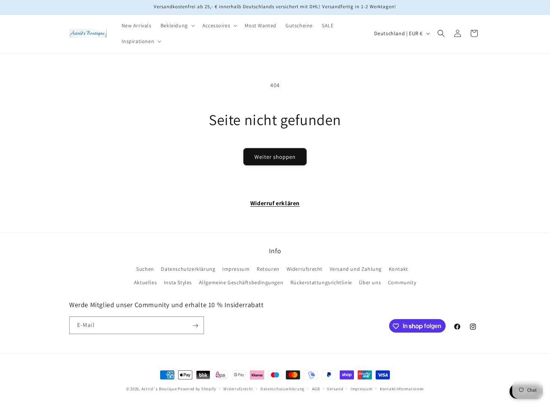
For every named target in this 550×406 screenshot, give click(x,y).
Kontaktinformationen (402, 388)
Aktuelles (145, 282)
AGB (316, 388)
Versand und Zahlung (356, 269)
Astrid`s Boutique (159, 388)
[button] (177, 25)
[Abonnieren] (195, 325)
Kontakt (398, 269)
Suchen (145, 269)
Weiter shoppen (275, 156)
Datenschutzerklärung (188, 269)
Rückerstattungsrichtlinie (321, 282)
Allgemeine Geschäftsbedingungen (241, 282)
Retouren (268, 269)
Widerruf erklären (275, 203)
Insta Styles (178, 282)
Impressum (236, 269)
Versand (335, 388)
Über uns (370, 282)
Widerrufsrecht (305, 269)
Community (402, 282)
